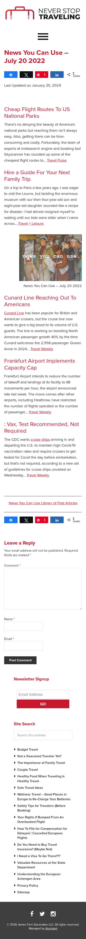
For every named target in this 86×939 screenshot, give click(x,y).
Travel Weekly (41, 349)
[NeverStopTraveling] (43, 23)
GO (43, 704)
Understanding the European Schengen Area (39, 876)
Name (9, 619)
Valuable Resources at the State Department (41, 865)
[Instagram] (53, 914)
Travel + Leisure (31, 223)
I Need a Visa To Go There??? (38, 856)
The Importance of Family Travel (41, 763)
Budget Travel (27, 750)
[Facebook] (32, 914)
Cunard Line (14, 313)
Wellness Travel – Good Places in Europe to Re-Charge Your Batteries (44, 796)
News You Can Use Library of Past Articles (43, 503)
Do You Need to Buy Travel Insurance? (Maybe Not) (37, 847)
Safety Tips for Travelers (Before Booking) (41, 808)
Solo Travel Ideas (30, 788)
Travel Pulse (57, 160)
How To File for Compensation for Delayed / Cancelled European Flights (42, 833)
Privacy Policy (27, 886)
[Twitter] (42, 914)
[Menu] (43, 36)
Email (9, 639)
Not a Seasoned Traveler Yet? (39, 756)
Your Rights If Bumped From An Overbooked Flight (40, 819)
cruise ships (40, 439)
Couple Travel (27, 770)
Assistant (51, 928)
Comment (12, 565)
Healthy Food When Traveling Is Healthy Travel (41, 778)
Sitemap (23, 892)
